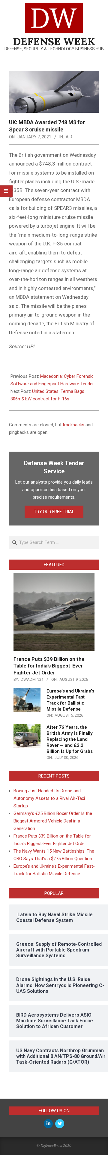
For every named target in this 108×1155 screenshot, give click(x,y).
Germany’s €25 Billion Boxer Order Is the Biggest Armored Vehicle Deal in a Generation (53, 821)
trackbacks (73, 425)
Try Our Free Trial (54, 511)
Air (69, 136)
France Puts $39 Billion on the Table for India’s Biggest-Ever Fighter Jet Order (49, 666)
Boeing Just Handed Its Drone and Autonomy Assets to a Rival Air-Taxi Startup (49, 798)
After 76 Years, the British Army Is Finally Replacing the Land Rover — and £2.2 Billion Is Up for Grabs (69, 739)
